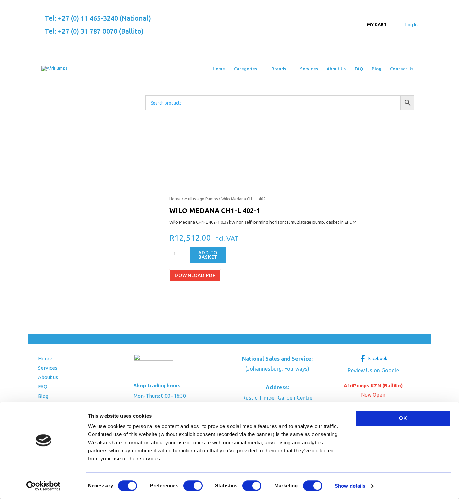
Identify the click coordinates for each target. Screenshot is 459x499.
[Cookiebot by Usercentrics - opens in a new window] (43, 486)
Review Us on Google (373, 370)
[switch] (193, 485)
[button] (259, 68)
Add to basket (207, 255)
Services (47, 368)
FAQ (42, 386)
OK (403, 418)
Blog (43, 396)
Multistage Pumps (201, 199)
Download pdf (195, 275)
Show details (350, 486)
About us (48, 377)
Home (175, 199)
